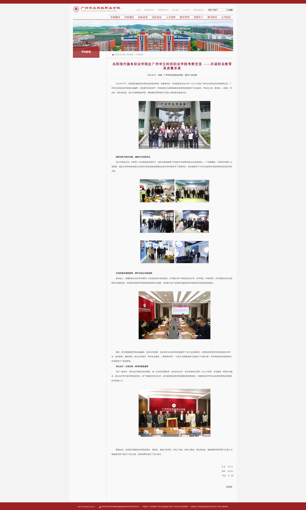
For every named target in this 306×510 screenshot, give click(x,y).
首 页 (138, 10)
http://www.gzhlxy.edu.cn (86, 506)
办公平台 (186, 10)
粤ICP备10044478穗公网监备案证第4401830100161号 (120, 506)
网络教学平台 (163, 10)
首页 (124, 54)
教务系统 (175, 10)
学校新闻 (130, 54)
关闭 (229, 487)
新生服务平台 (149, 10)
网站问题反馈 (199, 10)
